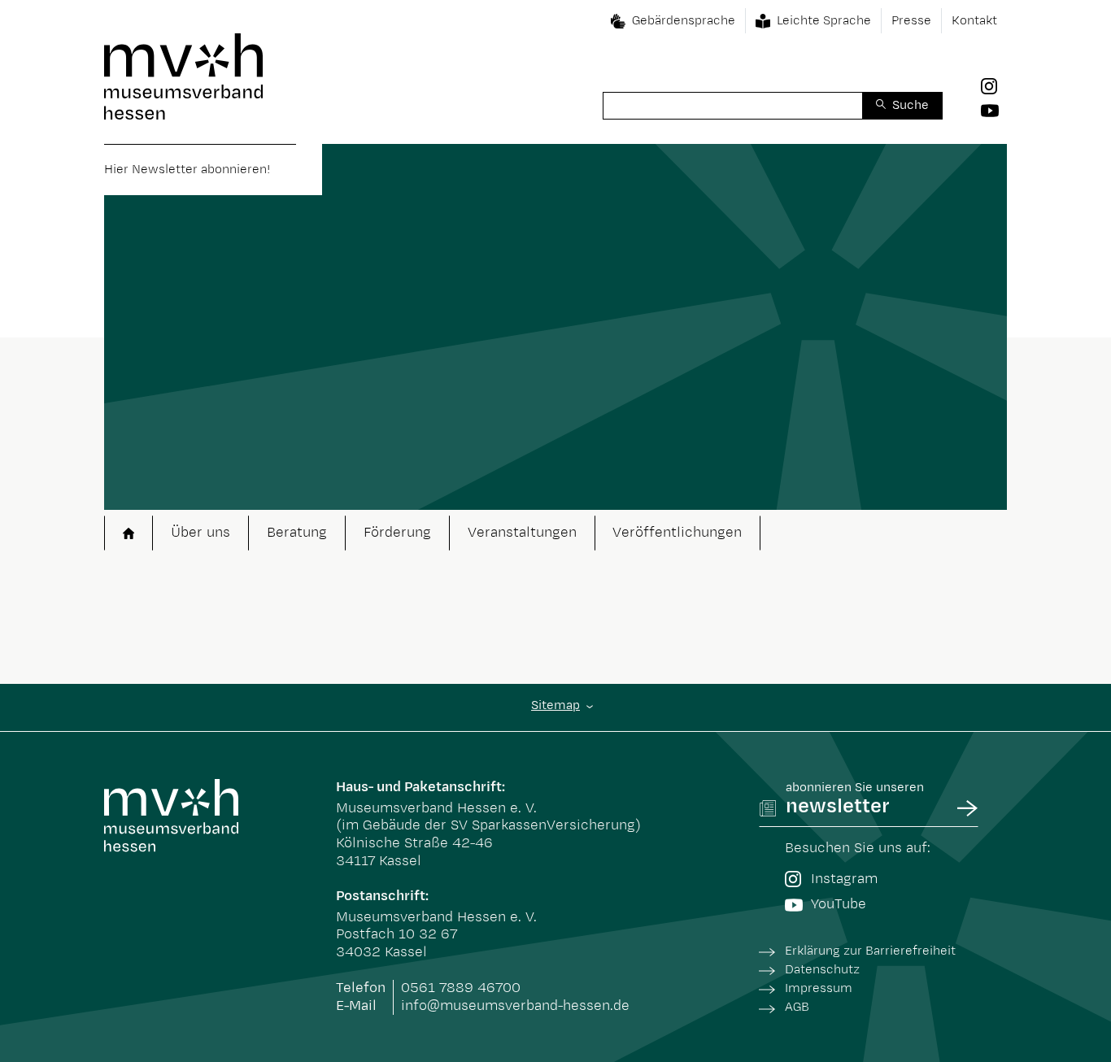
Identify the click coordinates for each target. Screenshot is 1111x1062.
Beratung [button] (297, 532)
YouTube (838, 904)
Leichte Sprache (824, 20)
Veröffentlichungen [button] (677, 532)
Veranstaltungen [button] (522, 532)
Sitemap (555, 705)
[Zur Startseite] (183, 76)
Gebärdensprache (683, 20)
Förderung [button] (397, 532)
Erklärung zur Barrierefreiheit (870, 951)
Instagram (844, 879)
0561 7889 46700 (461, 988)
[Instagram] (994, 86)
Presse (911, 20)
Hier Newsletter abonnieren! (187, 169)
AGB (797, 1007)
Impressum (818, 988)
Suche (910, 105)
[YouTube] (994, 110)
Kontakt (974, 20)
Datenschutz (822, 969)
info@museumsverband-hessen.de (515, 1006)
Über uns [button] (200, 532)
